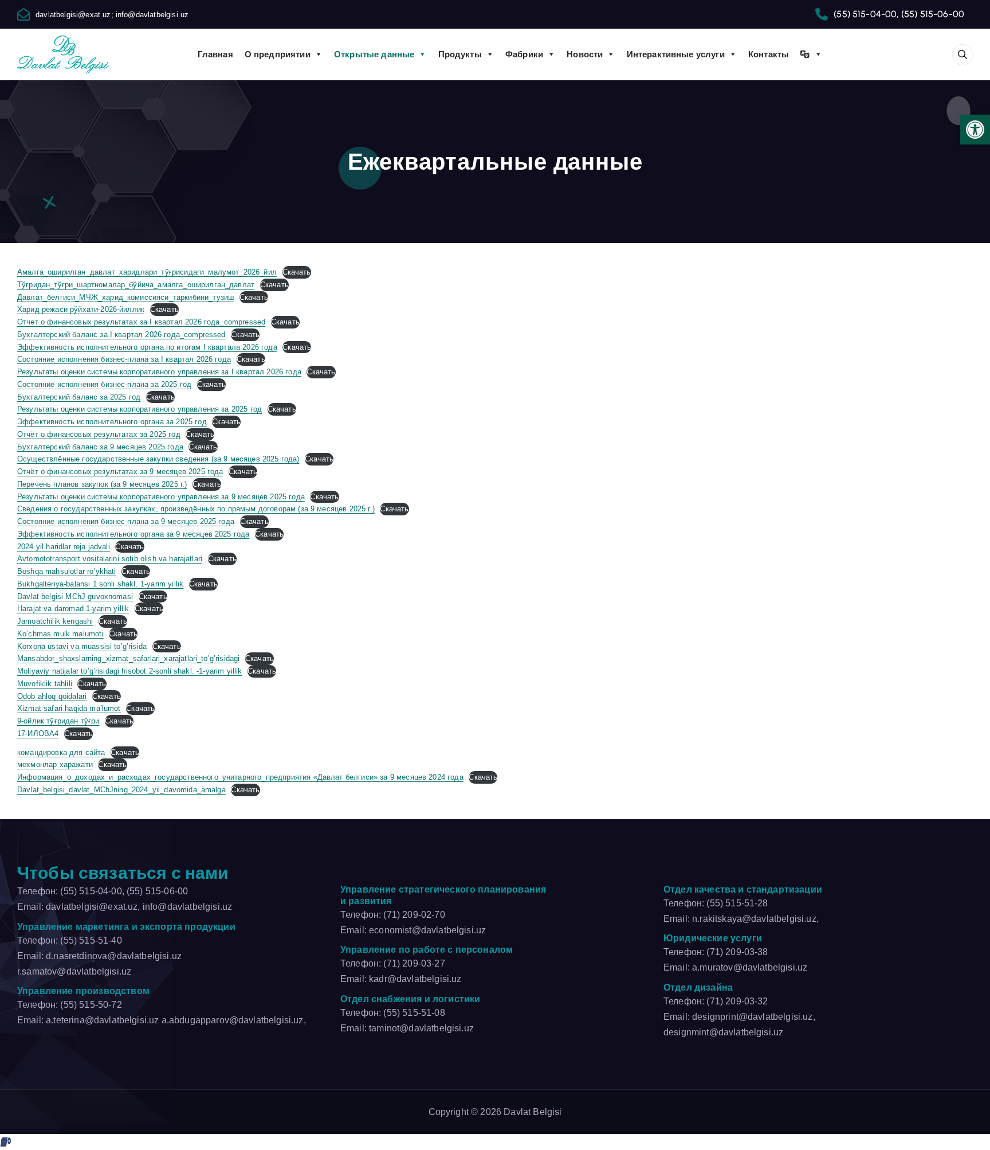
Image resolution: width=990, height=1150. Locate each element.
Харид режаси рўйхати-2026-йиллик (80, 309)
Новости (585, 54)
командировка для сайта (61, 752)
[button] (975, 129)
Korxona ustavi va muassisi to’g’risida (82, 646)
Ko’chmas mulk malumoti (60, 633)
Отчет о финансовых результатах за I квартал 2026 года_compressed (141, 322)
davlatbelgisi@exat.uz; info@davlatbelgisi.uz (112, 14)
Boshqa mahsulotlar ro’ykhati (66, 571)
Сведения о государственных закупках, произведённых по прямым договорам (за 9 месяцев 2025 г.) (196, 508)
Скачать (296, 272)
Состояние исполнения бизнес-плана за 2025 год (104, 384)
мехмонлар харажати (55, 764)
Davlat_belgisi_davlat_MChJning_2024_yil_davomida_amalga (121, 789)
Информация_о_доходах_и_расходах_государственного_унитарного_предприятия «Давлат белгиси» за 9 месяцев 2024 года (240, 777)
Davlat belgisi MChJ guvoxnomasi (75, 596)
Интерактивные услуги (676, 54)
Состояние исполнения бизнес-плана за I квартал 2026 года (124, 359)
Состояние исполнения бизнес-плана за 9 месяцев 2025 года (125, 521)
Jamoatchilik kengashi (55, 621)
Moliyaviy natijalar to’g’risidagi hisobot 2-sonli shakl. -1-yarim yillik (129, 671)
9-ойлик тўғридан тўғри (58, 721)
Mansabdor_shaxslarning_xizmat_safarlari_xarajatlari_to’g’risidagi (128, 658)
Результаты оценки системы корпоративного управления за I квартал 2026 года (159, 371)
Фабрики (524, 54)
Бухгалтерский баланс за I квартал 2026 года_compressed (121, 334)
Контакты (768, 54)
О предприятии (278, 54)
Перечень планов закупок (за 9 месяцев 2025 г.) (102, 484)
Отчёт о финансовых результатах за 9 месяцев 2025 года (120, 471)
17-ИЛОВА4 (37, 733)
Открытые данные (374, 54)
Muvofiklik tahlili (44, 683)
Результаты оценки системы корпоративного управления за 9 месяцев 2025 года (161, 496)
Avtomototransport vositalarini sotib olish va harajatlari (109, 558)
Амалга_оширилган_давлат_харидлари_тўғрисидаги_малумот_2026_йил (147, 272)
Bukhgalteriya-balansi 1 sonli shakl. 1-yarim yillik (100, 584)
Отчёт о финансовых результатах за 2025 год (98, 434)
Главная (215, 54)
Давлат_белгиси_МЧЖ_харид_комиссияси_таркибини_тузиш (125, 297)
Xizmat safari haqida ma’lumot (69, 708)
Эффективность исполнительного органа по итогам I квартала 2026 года (147, 347)
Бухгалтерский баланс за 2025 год (78, 397)
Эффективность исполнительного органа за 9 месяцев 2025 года (133, 534)
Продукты (460, 54)
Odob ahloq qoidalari (52, 696)
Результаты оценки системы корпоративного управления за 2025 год (139, 409)
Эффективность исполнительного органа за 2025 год (112, 421)
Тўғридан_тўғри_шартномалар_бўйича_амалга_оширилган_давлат (135, 284)
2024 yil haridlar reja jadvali (63, 546)
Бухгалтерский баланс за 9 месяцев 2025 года (100, 447)
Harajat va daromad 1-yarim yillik (73, 608)
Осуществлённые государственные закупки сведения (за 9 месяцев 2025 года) (158, 459)
